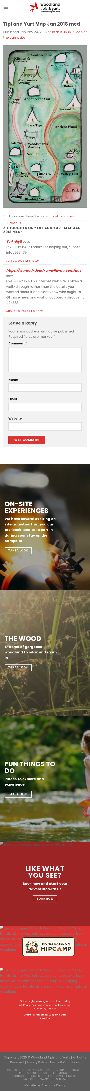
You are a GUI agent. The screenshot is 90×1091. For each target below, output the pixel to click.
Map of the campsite (38, 1079)
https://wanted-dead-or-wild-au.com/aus (43, 270)
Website (15, 418)
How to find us (66, 1076)
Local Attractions (37, 1070)
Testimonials (61, 1073)
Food (45, 1073)
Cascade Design (54, 1085)
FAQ (49, 1076)
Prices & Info (29, 1073)
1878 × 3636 (61, 32)
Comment (17, 343)
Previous (12, 223)
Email (12, 399)
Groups (60, 1070)
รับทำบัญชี (14, 241)
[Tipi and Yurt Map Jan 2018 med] (45, 126)
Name (13, 380)
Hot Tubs (14, 1070)
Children (75, 1070)
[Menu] (5, 7)
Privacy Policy (37, 1062)
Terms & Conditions (65, 1062)
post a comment (63, 216)
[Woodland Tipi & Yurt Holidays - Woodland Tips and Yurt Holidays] (45, 7)
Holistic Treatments (28, 1076)
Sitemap (61, 1079)
